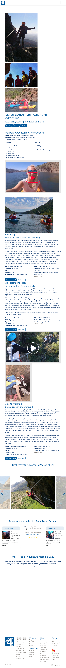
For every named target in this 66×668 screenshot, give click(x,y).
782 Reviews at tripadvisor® (32, 533)
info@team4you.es (21, 642)
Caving (24, 126)
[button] (2, 492)
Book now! (21, 280)
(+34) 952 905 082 (21, 638)
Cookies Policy (56, 644)
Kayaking (9, 126)
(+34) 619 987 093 (21, 640)
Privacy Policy (56, 642)
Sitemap (54, 646)
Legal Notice (55, 640)
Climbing (17, 126)
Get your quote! (11, 280)
